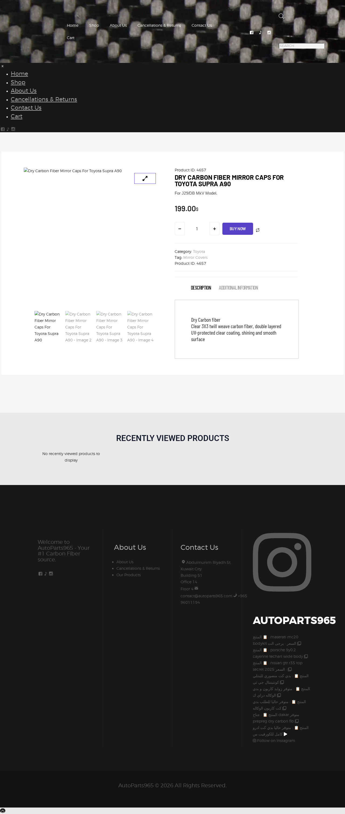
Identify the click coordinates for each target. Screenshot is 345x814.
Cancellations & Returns (159, 25)
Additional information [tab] (238, 287)
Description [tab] (201, 287)
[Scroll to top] (2, 810)
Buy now (238, 228)
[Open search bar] (281, 17)
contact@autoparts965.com (206, 595)
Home (72, 25)
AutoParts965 (136, 785)
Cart (70, 37)
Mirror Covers (195, 257)
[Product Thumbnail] (145, 178)
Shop (94, 25)
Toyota (199, 251)
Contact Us (202, 25)
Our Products (128, 574)
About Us (118, 25)
